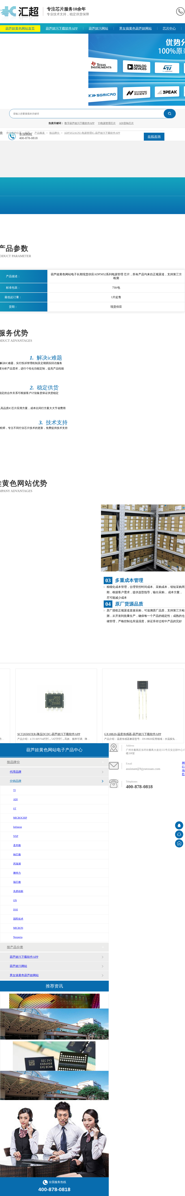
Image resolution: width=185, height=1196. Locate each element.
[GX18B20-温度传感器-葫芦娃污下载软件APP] (143, 699)
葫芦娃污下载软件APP (62, 28)
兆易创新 (18, 891)
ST (14, 808)
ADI (15, 799)
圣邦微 (17, 845)
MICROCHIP (20, 817)
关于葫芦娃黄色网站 (44, 39)
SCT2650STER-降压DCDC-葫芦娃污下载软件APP (48, 734)
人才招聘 (76, 39)
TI (14, 790)
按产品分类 (15, 947)
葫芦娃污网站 (98, 28)
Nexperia (17, 937)
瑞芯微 (17, 882)
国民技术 (18, 918)
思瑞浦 (17, 863)
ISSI (15, 909)
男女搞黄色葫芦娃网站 (135, 28)
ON (15, 900)
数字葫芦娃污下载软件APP (79, 123)
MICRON (18, 928)
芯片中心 (169, 28)
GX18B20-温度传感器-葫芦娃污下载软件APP (132, 734)
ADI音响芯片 (126, 123)
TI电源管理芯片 (107, 123)
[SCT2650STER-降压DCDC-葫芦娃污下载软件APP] (56, 699)
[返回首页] (179, 843)
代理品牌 (15, 771)
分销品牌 (15, 780)
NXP (15, 836)
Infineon (17, 827)
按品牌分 (13, 762)
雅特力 (17, 873)
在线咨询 (154, 136)
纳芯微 (17, 854)
